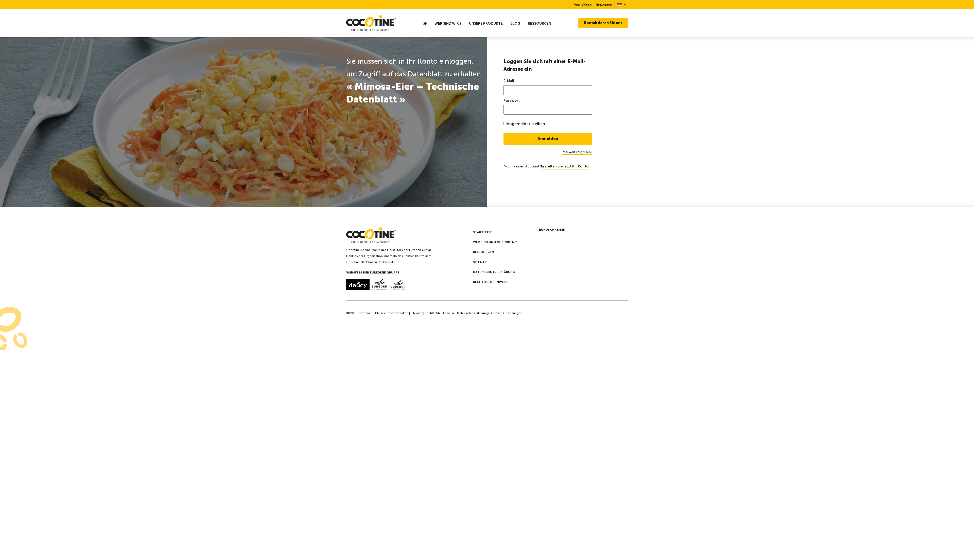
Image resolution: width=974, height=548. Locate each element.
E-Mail (508, 81)
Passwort (511, 100)
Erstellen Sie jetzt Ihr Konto (564, 166)
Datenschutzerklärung (494, 272)
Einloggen (604, 4)
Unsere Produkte (486, 23)
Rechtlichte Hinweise (440, 313)
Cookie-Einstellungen (506, 313)
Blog (515, 23)
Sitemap (480, 262)
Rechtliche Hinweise (490, 282)
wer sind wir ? (447, 23)
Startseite (482, 232)
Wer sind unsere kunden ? (495, 242)
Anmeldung (583, 4)
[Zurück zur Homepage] (378, 23)
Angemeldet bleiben (526, 123)
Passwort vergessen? (577, 152)
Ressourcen (539, 23)
